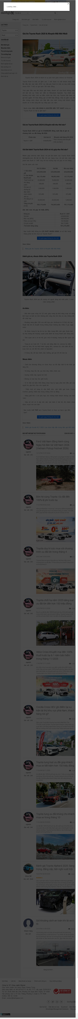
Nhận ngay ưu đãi (57, 33)
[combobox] (57, 17)
